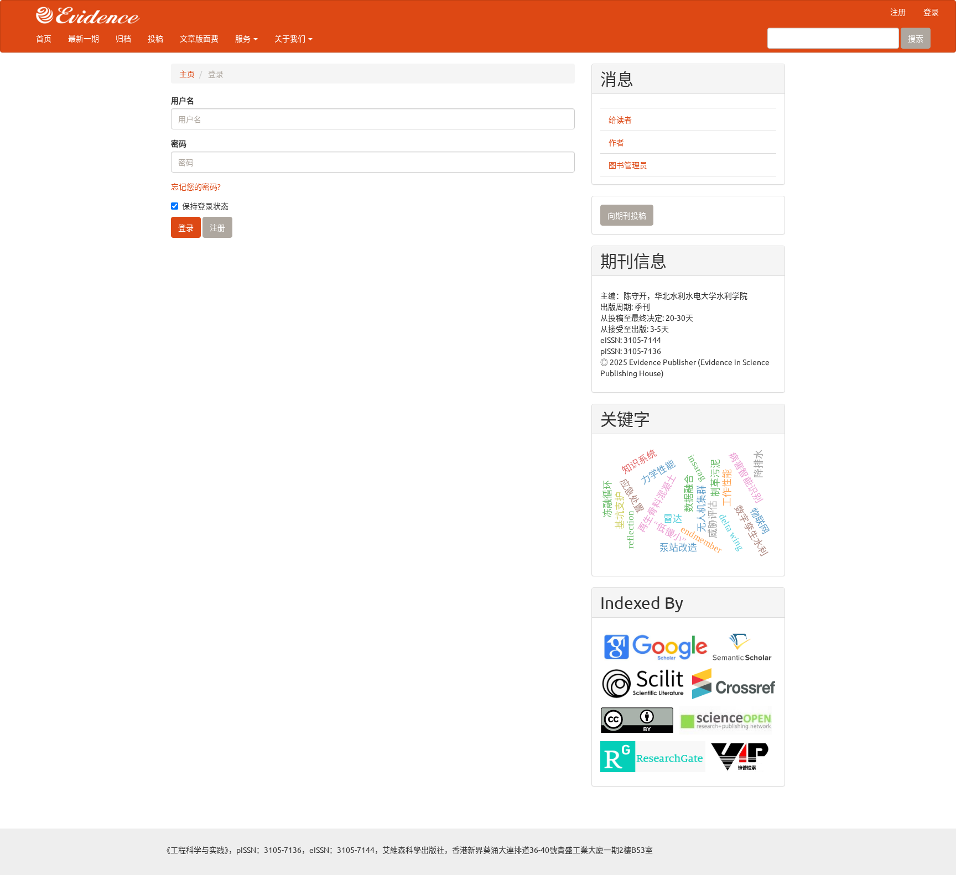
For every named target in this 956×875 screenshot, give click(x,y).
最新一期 (83, 38)
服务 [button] (243, 38)
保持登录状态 (205, 206)
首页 (43, 38)
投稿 (155, 38)
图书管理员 (628, 165)
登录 (931, 12)
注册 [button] (217, 227)
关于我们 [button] (290, 38)
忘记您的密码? (196, 186)
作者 (616, 142)
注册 (898, 12)
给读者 (620, 119)
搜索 (915, 38)
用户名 (182, 100)
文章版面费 (199, 38)
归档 (123, 38)
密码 (178, 143)
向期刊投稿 (626, 215)
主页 (187, 74)
